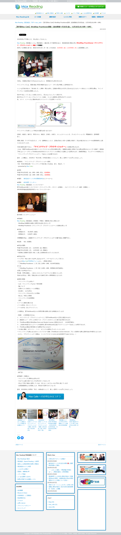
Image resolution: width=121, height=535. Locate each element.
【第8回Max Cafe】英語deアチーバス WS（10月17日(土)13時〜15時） (74, 423)
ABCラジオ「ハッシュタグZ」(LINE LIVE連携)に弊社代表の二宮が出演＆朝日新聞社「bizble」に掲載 (61, 486)
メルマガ (68, 13)
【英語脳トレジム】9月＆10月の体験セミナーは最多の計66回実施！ (63, 422)
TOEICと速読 (59, 13)
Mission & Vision (22, 493)
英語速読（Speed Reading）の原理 (28, 461)
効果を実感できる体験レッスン (26, 479)
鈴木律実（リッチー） (30, 182)
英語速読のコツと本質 (24, 466)
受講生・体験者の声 (23, 471)
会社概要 (96, 13)
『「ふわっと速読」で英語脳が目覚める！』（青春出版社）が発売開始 (60, 471)
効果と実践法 (50, 13)
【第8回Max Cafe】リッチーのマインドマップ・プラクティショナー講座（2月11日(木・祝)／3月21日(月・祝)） (42, 425)
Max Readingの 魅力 (23, 459)
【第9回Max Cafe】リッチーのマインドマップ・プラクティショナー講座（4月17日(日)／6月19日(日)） (32, 425)
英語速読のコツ (40, 13)
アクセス (103, 13)
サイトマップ (21, 508)
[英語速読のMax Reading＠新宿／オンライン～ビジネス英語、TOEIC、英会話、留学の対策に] (29, 9)
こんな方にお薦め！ (23, 469)
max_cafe (38, 22)
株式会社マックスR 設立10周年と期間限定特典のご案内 (61, 464)
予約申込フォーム (30, 261)
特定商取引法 (21, 498)
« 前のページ (19, 444)
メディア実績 (76, 13)
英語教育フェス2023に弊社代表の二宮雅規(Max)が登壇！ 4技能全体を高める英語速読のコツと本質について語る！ (61, 478)
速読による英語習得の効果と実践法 (28, 464)
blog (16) (51, 502)
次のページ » (102, 444)
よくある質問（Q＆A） (24, 476)
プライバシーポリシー (24, 505)
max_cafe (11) (53, 504)
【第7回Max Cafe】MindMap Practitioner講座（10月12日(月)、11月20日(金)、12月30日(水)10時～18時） (53, 425)
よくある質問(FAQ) (87, 13)
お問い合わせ (21, 503)
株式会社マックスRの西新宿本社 (33, 178)
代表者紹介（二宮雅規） (24, 495)
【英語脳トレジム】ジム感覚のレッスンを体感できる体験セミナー (21, 422)
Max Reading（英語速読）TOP (24, 22)
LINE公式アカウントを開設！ (57, 459)
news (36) (52, 507)
